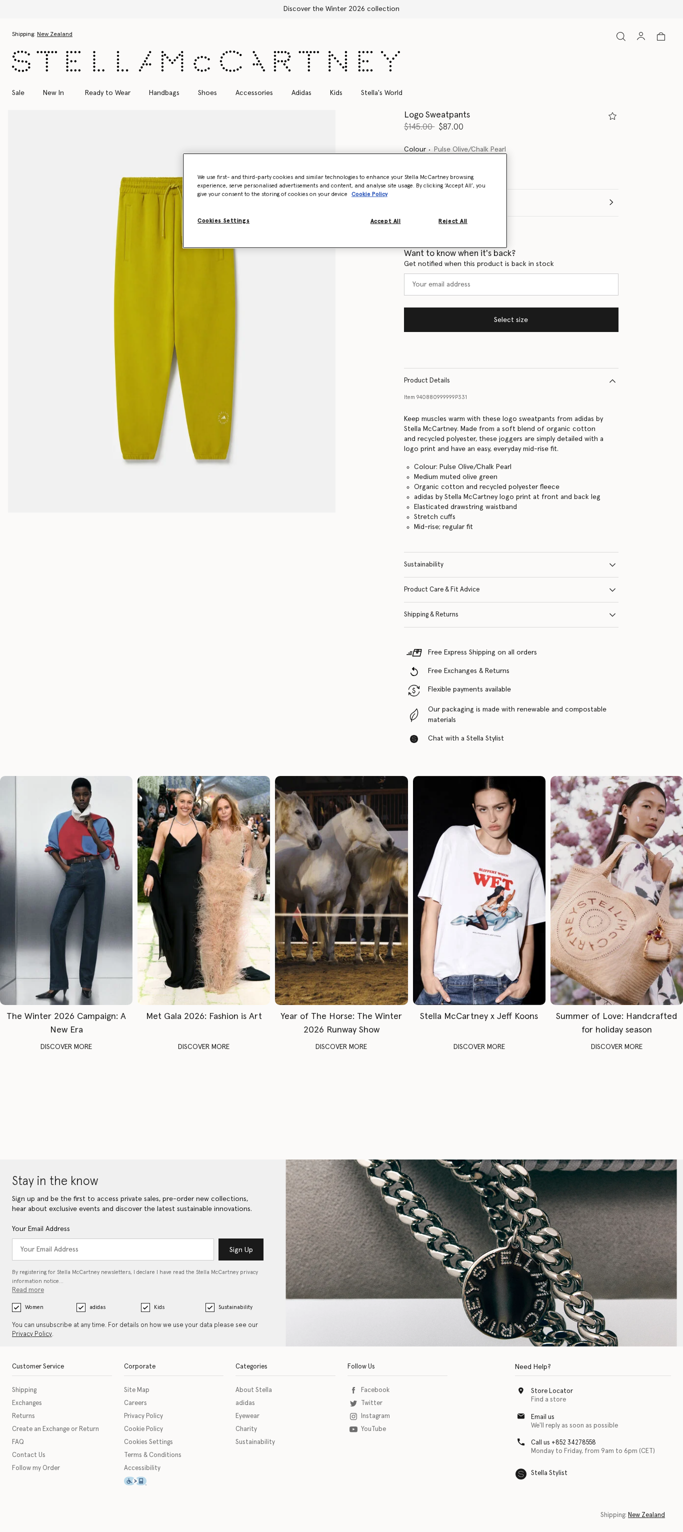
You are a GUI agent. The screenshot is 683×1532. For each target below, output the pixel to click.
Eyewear (248, 1416)
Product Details (427, 381)
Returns (23, 1416)
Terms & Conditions (153, 1455)
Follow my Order (36, 1468)
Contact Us (29, 1455)
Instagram (375, 1416)
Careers (135, 1403)
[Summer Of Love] (616, 890)
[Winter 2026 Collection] (66, 890)
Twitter (371, 1403)
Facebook (375, 1390)
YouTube (373, 1429)
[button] (172, 311)
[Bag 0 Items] (661, 36)
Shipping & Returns (431, 615)
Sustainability (424, 565)
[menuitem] (53, 93)
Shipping (24, 1390)
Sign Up (241, 1250)
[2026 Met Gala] (204, 890)
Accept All (385, 221)
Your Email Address (41, 1229)
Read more (28, 1290)
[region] (345, 200)
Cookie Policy (143, 1429)
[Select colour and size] (612, 116)
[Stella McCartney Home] (206, 61)
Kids (159, 1307)
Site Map (137, 1390)
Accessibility (142, 1468)
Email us (542, 1417)
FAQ (18, 1442)
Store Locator (552, 1391)
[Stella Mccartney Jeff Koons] (479, 890)
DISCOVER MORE (66, 1047)
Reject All (453, 221)
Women (34, 1307)
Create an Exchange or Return (55, 1429)
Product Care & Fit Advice (442, 589)
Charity (246, 1429)
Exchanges (27, 1403)
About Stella (254, 1390)
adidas (98, 1307)
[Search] (621, 36)
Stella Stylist (549, 1473)
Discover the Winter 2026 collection (342, 9)
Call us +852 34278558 (563, 1443)
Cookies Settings (148, 1442)
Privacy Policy (32, 1334)
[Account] (641, 36)
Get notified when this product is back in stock (479, 264)
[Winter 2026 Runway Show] (341, 890)
